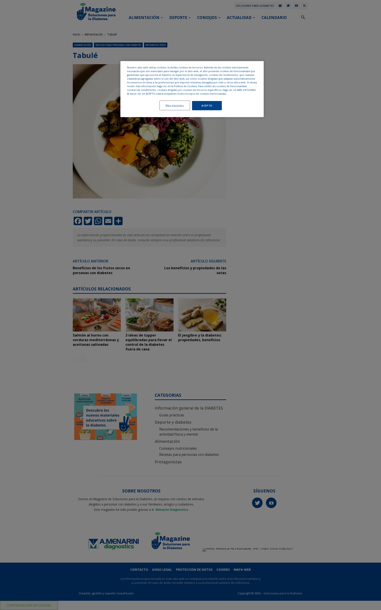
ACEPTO (207, 105)
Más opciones (175, 105)
